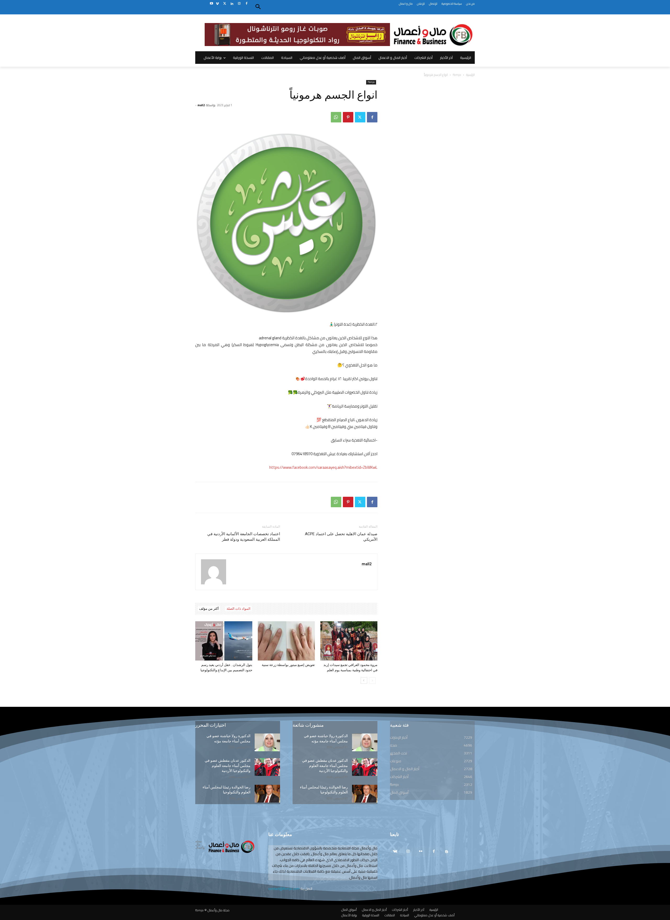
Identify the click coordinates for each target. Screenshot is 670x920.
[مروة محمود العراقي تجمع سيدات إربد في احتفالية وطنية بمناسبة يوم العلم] (348, 641)
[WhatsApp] (336, 117)
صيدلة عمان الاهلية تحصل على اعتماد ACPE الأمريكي (341, 537)
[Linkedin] (232, 4)
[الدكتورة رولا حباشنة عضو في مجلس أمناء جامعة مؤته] (267, 742)
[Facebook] (246, 4)
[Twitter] (225, 4)
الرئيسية (470, 75)
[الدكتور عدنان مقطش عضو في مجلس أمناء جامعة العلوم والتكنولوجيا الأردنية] (267, 767)
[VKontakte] (395, 851)
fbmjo (457, 75)
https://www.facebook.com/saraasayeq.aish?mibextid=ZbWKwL (323, 467)
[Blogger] (447, 851)
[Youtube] (211, 4)
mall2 (201, 105)
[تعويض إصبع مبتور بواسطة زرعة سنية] (286, 641)
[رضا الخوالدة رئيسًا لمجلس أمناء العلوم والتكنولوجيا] (267, 794)
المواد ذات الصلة (238, 609)
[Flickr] (421, 851)
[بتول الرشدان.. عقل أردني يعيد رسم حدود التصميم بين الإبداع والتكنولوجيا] (223, 641)
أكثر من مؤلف (209, 609)
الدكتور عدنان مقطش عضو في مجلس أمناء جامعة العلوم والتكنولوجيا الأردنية (227, 765)
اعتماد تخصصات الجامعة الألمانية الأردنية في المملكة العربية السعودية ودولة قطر (243, 537)
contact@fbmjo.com (283, 888)
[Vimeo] (217, 4)
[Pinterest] (348, 117)
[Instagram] (239, 4)
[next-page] (364, 680)
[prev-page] (372, 680)
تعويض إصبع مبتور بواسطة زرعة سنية (288, 665)
